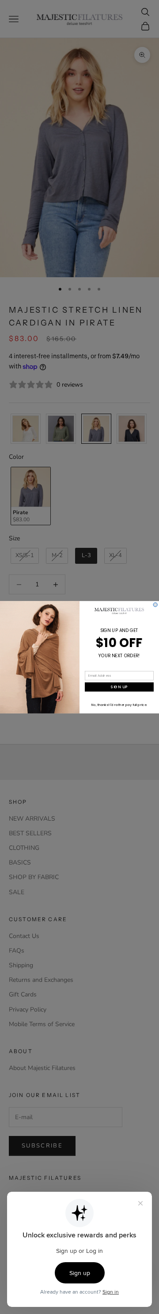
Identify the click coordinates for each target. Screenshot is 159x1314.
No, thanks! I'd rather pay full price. (119, 704)
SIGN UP (119, 687)
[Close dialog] (155, 604)
